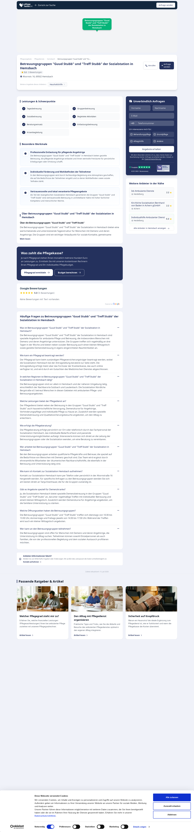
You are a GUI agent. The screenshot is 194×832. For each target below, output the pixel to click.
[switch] (76, 827)
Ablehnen (171, 815)
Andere (160, 141)
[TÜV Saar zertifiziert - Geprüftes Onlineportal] (163, 168)
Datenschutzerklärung (153, 159)
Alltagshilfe (139, 141)
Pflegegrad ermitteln (35, 272)
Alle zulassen (172, 797)
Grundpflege (162, 134)
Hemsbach (51, 59)
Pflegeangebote (26, 59)
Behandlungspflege (142, 134)
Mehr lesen (25, 239)
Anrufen (152, 65)
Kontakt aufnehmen (31, 562)
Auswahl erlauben (172, 806)
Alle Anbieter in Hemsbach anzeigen (150, 228)
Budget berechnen (67, 272)
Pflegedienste (39, 59)
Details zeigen (139, 827)
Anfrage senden (166, 5)
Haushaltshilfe (56, 84)
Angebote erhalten (151, 149)
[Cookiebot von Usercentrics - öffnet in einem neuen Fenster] (17, 827)
